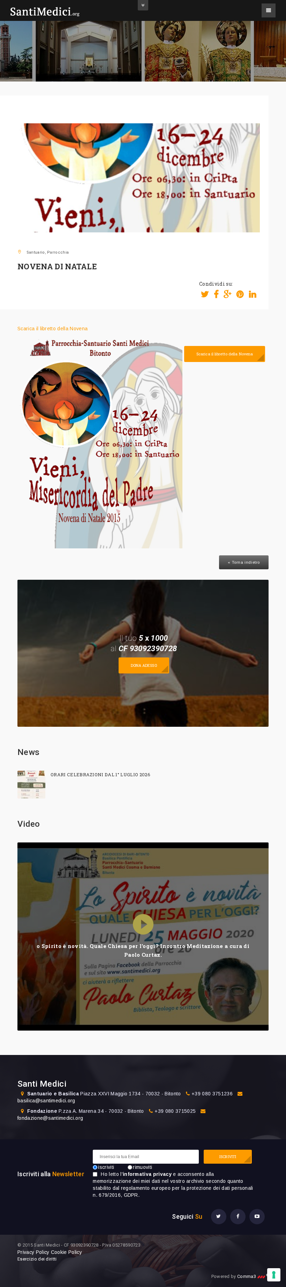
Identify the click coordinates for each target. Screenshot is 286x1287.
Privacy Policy (33, 1252)
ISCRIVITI (227, 1156)
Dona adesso (144, 665)
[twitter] (218, 1216)
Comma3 (253, 1276)
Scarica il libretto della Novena (52, 328)
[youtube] (257, 1216)
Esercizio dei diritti (37, 1259)
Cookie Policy (66, 1252)
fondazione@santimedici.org (50, 1118)
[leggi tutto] (31, 785)
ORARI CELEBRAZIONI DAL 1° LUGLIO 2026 (100, 774)
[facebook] (238, 1216)
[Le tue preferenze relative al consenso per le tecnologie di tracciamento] (273, 1274)
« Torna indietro (244, 562)
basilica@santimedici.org (46, 1100)
